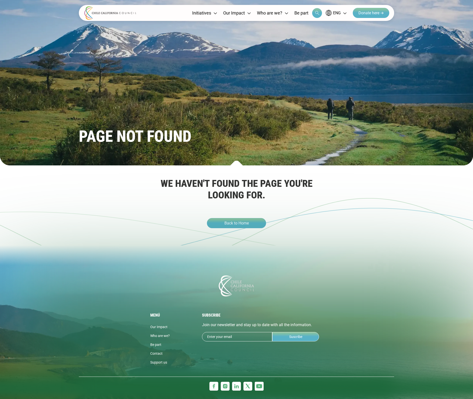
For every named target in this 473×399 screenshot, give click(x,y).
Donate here (369, 13)
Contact (156, 353)
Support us (158, 362)
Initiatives (201, 13)
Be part (301, 13)
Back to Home (236, 223)
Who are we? (269, 13)
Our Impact (234, 13)
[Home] (110, 13)
